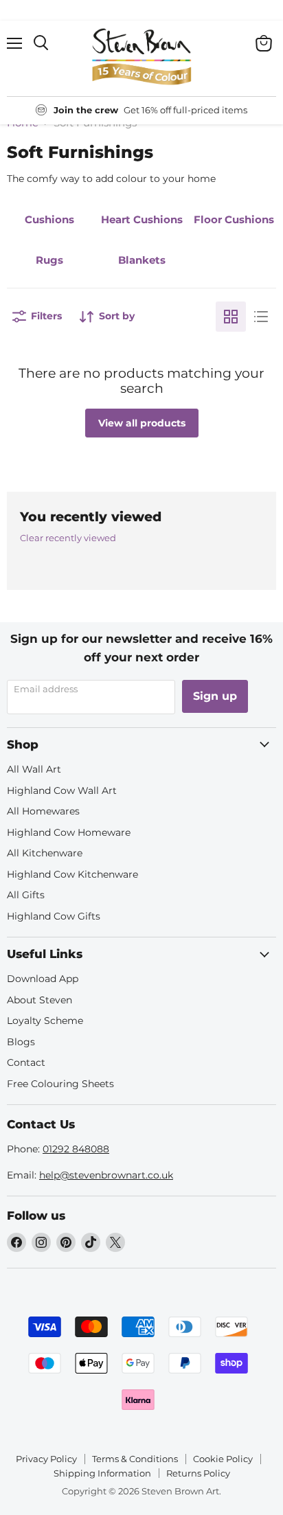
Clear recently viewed (68, 538)
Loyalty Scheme (45, 1020)
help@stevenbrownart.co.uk (106, 1175)
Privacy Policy (46, 1458)
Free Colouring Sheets (60, 1084)
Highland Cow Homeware (69, 832)
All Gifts (26, 895)
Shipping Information (102, 1473)
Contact (26, 1062)
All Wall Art (34, 769)
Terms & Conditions (135, 1458)
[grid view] (231, 316)
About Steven (39, 1000)
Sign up (215, 696)
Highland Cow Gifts (53, 916)
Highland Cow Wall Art (62, 790)
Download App (42, 978)
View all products (141, 423)
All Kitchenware (44, 853)
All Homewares (43, 811)
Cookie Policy (223, 1458)
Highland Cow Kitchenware (72, 874)
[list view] (261, 316)
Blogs (21, 1042)
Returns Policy (198, 1473)
